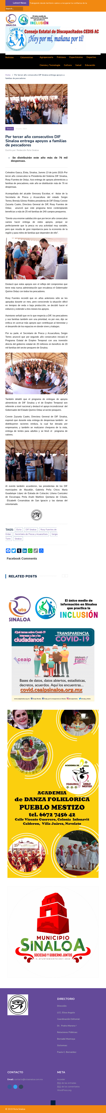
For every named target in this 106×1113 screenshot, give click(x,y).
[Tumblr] (99, 9)
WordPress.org (64, 1090)
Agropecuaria (46, 57)
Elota (18, 529)
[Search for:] (14, 9)
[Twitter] (95, 9)
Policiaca (61, 57)
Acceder (61, 1079)
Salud (78, 65)
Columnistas (26, 57)
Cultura (68, 65)
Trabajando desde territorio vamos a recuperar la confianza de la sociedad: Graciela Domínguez (58, 5)
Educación (90, 65)
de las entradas (66, 1083)
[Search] (28, 8)
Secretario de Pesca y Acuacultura (31, 534)
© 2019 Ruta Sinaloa (15, 1109)
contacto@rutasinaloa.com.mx (28, 1079)
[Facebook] (91, 9)
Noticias (9, 57)
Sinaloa (10, 128)
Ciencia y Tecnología (50, 65)
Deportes (91, 57)
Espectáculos (76, 57)
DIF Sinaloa (31, 529)
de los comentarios (68, 1086)
